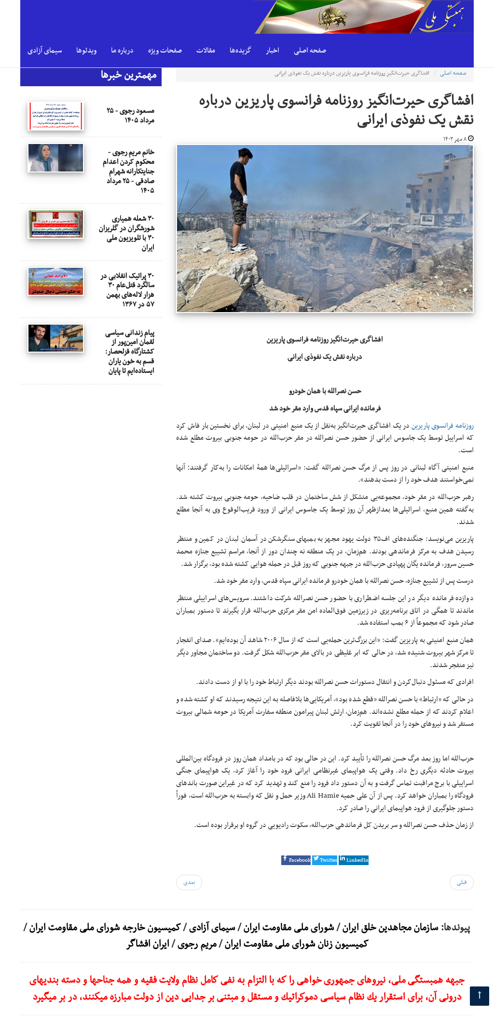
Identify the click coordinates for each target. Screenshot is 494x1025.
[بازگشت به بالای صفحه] (479, 996)
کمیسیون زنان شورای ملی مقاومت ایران (297, 944)
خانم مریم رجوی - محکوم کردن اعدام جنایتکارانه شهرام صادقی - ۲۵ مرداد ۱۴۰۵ (128, 171)
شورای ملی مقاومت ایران (287, 928)
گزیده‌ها (240, 50)
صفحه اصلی (310, 50)
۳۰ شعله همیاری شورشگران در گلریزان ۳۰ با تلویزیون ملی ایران (126, 232)
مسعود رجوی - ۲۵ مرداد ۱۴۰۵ (130, 116)
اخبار (272, 50)
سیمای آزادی (44, 50)
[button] (296, 860)
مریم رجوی (197, 944)
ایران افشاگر (147, 944)
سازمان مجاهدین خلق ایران (391, 928)
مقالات (205, 50)
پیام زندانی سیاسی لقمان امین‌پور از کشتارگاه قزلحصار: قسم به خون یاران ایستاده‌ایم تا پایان (129, 352)
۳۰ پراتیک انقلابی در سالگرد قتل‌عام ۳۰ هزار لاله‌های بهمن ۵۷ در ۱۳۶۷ (127, 290)
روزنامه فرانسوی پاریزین (443, 426)
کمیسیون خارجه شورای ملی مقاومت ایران (104, 928)
